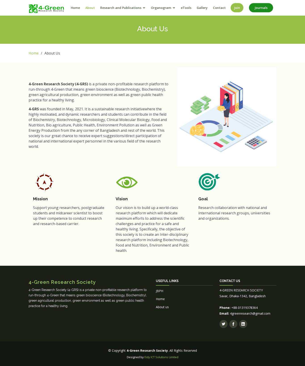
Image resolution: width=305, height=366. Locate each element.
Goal (203, 199)
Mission (40, 199)
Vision (122, 199)
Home (75, 8)
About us (162, 307)
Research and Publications (120, 8)
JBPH (159, 291)
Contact (219, 8)
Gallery (202, 8)
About (90, 8)
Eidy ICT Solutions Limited (161, 357)
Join (237, 8)
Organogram (161, 8)
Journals (261, 8)
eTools (186, 8)
